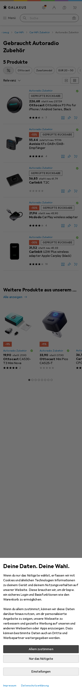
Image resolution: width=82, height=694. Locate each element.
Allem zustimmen (41, 649)
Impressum (9, 685)
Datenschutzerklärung (35, 685)
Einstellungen (41, 672)
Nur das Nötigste (41, 659)
